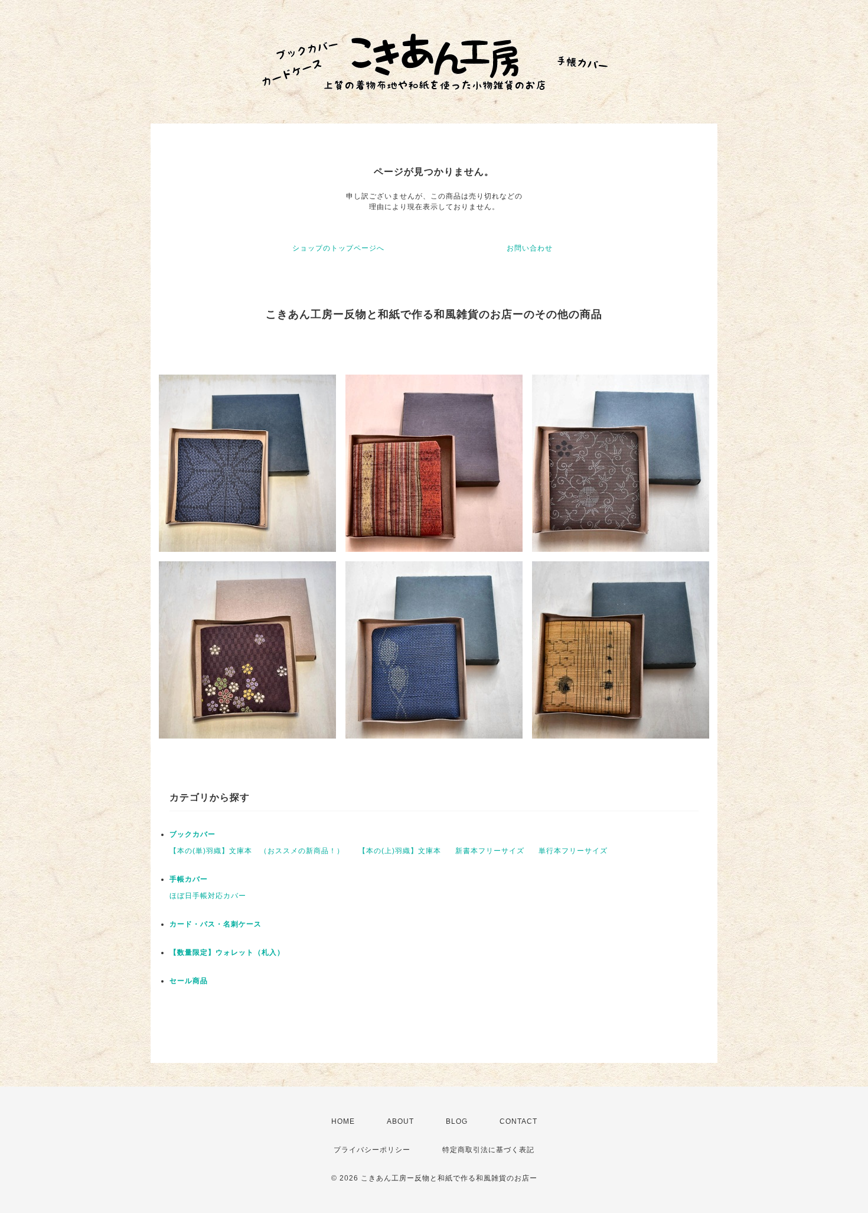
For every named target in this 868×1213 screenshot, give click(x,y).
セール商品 (188, 981)
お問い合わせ (530, 248)
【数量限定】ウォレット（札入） (227, 952)
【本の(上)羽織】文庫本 (399, 851)
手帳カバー (188, 879)
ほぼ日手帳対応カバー (207, 896)
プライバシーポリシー (372, 1150)
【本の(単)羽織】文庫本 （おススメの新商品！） (256, 851)
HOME (343, 1121)
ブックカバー (192, 834)
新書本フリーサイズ (489, 851)
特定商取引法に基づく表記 (488, 1150)
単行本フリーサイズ (573, 851)
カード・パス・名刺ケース (215, 924)
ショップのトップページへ (338, 248)
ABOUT (400, 1121)
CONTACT (518, 1121)
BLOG (457, 1121)
